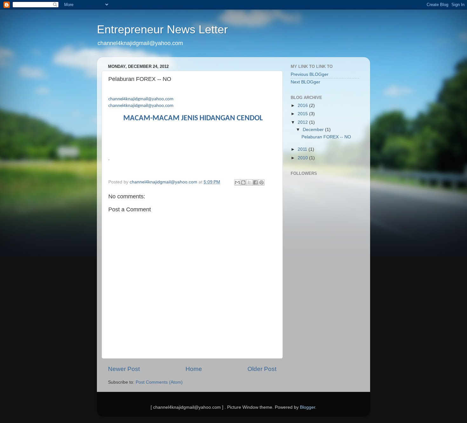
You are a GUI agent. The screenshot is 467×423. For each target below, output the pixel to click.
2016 (303, 105)
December (314, 129)
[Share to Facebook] (255, 182)
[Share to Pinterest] (261, 182)
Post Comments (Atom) (159, 382)
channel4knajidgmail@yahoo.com (140, 99)
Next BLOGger (305, 82)
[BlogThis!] (243, 182)
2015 (303, 113)
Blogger (307, 407)
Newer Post (124, 369)
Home (194, 369)
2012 (303, 122)
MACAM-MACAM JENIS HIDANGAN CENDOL (193, 118)
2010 (303, 157)
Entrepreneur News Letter (162, 29)
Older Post (261, 369)
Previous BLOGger (309, 74)
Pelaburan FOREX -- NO (326, 137)
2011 (303, 149)
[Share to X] (249, 182)
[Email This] (237, 182)
